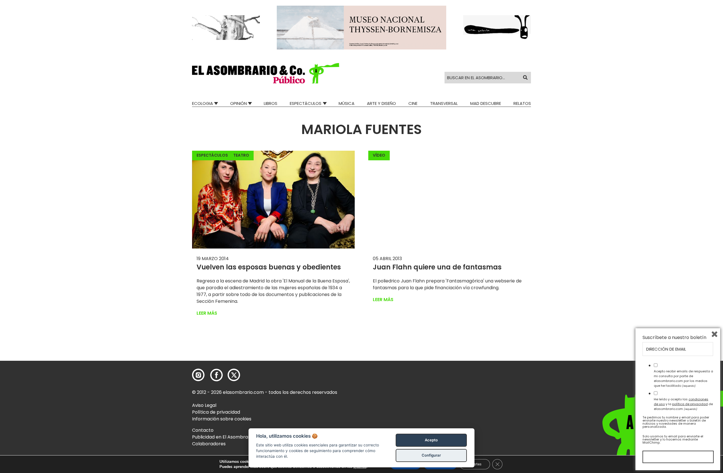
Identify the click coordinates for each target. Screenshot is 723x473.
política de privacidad (690, 404)
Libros (270, 103)
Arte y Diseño (381, 103)
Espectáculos (305, 103)
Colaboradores (209, 443)
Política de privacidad (216, 412)
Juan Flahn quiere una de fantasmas (437, 267)
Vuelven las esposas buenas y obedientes (269, 267)
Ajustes (475, 464)
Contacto (203, 430)
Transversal (444, 103)
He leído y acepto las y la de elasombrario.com (683, 404)
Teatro (241, 155)
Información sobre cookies (221, 419)
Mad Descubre (485, 103)
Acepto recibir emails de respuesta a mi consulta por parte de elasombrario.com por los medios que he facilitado (683, 378)
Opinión (238, 103)
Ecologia (202, 103)
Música (346, 103)
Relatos (522, 103)
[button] (265, 73)
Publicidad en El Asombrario (223, 437)
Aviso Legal (204, 405)
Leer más (207, 313)
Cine (412, 103)
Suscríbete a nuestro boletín (674, 337)
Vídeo (379, 155)
